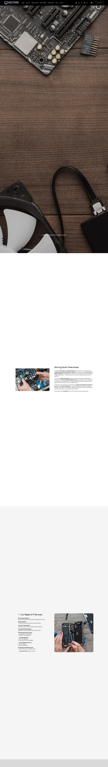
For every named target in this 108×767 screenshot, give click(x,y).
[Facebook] (81, 2)
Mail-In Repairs (43, 2)
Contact (61, 2)
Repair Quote (51, 2)
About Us (28, 2)
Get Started (99, 2)
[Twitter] (84, 2)
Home (23, 2)
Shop (57, 2)
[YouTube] (76, 2)
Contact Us (58, 241)
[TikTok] (87, 2)
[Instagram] (78, 2)
